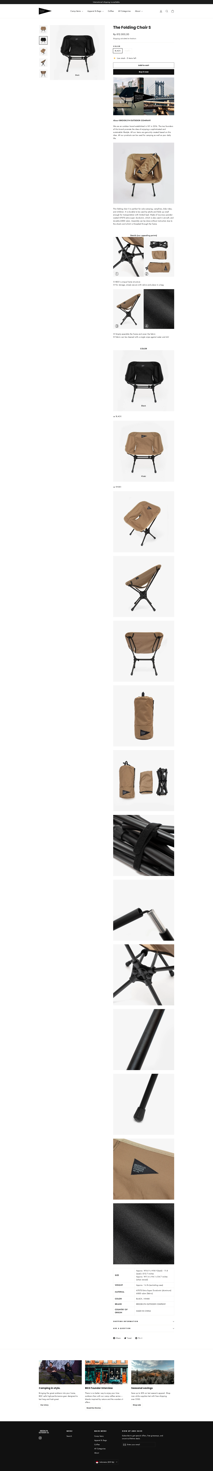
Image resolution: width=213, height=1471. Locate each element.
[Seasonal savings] (152, 1372)
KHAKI (127, 50)
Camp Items (75, 11)
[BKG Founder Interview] (106, 1372)
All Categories (124, 11)
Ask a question (122, 1328)
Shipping (116, 38)
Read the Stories (94, 1408)
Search (69, 1436)
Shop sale (137, 1405)
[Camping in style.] (60, 1372)
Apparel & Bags (94, 11)
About (138, 11)
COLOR (116, 46)
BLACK (118, 50)
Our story (44, 1405)
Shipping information (125, 1321)
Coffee (111, 11)
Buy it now (144, 72)
